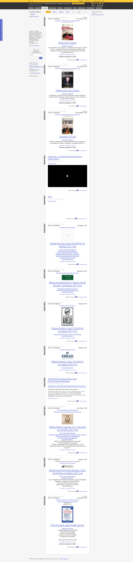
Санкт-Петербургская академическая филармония (68, 385)
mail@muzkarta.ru (64, 558)
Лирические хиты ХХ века (67, 90)
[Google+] (44, 23)
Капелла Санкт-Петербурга (67, 227)
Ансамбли (44, 8)
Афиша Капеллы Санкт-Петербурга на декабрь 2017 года (67, 244)
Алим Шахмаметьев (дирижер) (67, 438)
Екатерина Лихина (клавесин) (67, 251)
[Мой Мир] (44, 22)
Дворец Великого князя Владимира (67, 501)
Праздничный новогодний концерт (67, 525)
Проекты (60, 8)
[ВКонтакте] (44, 17)
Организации (81, 8)
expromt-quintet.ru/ (33, 63)
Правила (81, 1)
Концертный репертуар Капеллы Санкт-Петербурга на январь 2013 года (67, 471)
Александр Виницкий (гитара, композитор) (67, 334)
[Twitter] (44, 20)
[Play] (67, 176)
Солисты (37, 8)
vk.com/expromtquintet (34, 73)
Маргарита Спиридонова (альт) (67, 289)
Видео (68, 12)
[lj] (44, 25)
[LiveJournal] (44, 163)
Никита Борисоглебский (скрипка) (67, 253)
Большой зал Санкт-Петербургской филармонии (66, 387)
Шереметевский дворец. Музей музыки (67, 273)
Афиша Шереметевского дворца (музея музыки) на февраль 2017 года (67, 284)
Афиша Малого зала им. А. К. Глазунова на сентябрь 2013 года (67, 428)
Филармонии (68, 8)
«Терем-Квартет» (52, 385)
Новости (61, 12)
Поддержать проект (78, 3)
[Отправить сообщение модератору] (1, 30)
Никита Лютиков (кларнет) (67, 249)
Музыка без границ (67, 43)
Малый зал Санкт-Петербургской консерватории (67, 412)
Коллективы (52, 8)
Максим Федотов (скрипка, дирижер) (67, 254)
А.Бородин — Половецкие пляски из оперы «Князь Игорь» (65, 157)
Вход (103, 1)
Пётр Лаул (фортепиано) (67, 433)
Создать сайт (96, 1)
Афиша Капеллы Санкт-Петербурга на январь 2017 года (67, 329)
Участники (99, 8)
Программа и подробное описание (67, 54)
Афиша (54, 12)
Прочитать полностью (34, 45)
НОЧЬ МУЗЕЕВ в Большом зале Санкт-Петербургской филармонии (62, 380)
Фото (79, 12)
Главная (31, 8)
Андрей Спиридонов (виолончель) (67, 290)
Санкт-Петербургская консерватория (67, 410)
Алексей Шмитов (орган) (67, 258)
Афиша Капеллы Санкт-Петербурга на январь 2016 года (67, 363)
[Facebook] (44, 19)
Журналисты (90, 8)
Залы (74, 8)
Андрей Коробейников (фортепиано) (67, 256)
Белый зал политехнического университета (67, 20)
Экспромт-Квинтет (67, 46)
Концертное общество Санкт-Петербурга (67, 499)
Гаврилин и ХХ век (67, 136)
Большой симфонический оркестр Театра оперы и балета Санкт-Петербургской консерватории (67, 435)
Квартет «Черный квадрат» (98, 14)
